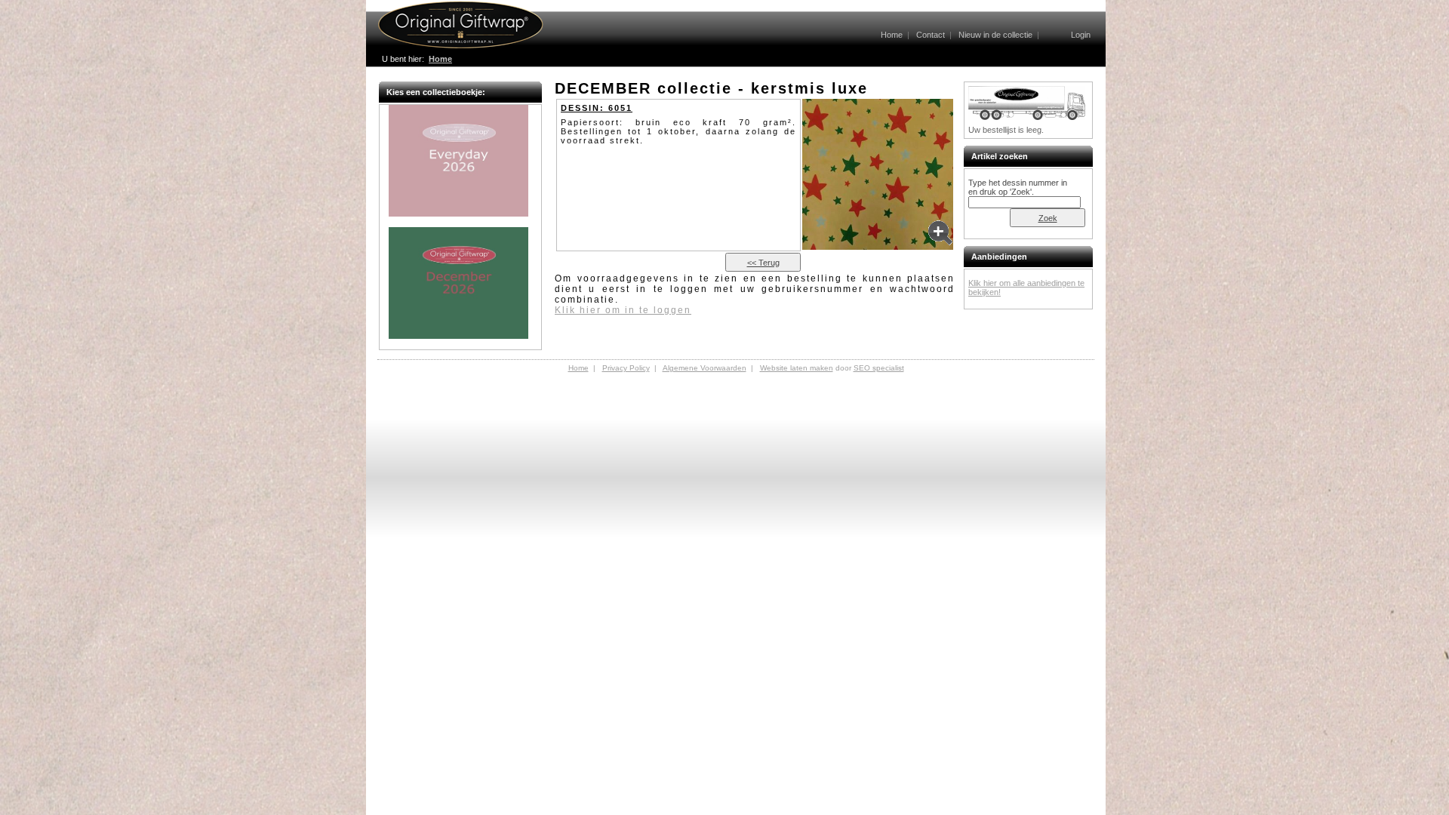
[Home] (460, 46)
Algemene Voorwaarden (704, 368)
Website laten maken (796, 368)
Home (892, 34)
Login (1081, 34)
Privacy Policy (626, 368)
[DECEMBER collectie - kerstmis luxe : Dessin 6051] (877, 175)
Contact (930, 34)
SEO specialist (879, 368)
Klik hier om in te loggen (623, 310)
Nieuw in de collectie (995, 34)
